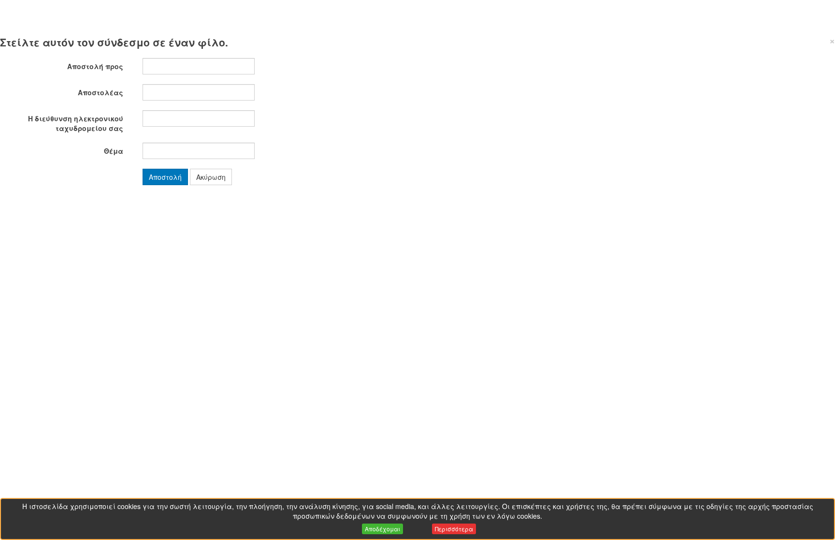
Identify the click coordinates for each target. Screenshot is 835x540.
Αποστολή (165, 177)
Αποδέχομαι (382, 529)
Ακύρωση (211, 177)
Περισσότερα (454, 529)
